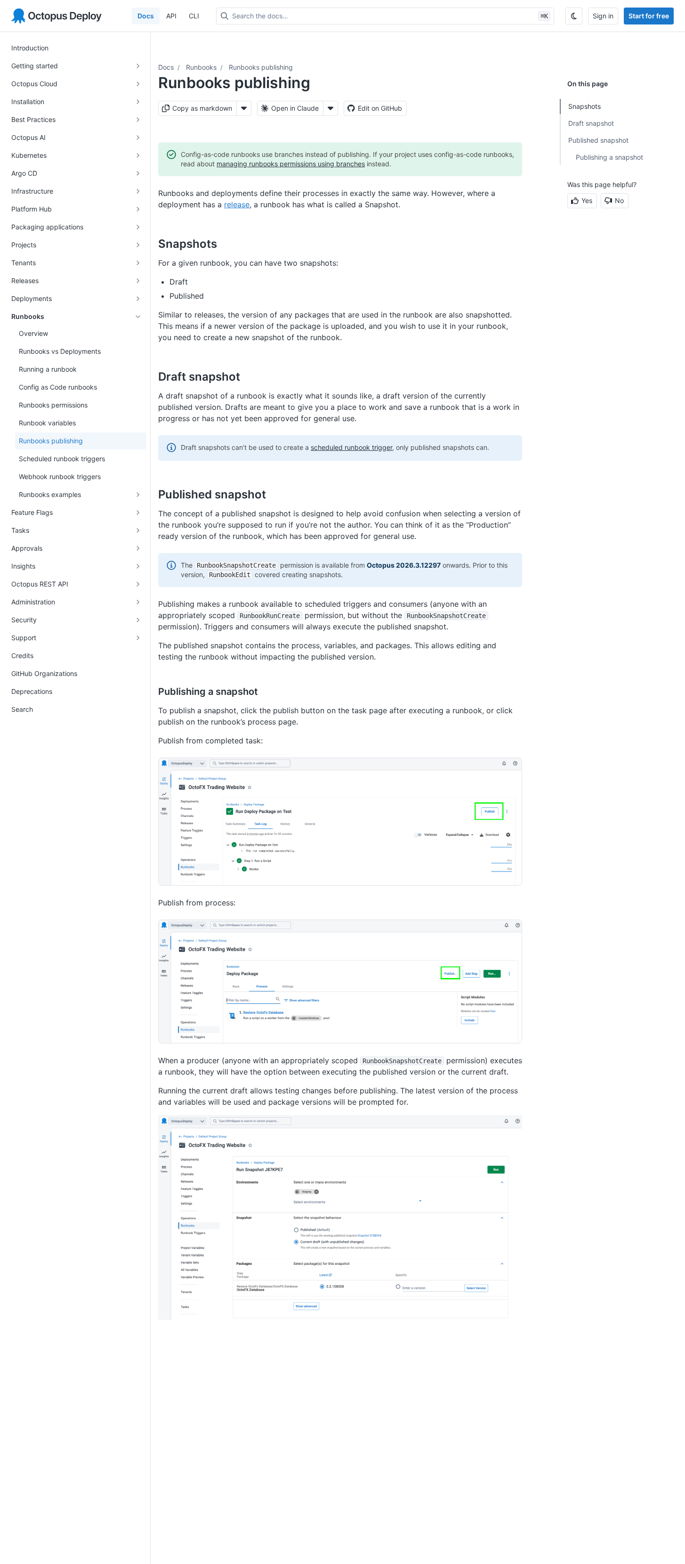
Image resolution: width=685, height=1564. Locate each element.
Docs (145, 16)
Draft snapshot (591, 123)
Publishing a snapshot (609, 157)
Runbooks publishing (261, 67)
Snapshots (584, 106)
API (171, 16)
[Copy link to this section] (227, 243)
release (237, 204)
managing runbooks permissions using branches (291, 164)
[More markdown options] (243, 108)
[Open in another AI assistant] (330, 108)
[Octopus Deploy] (56, 16)
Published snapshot (598, 140)
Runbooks (201, 67)
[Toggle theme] (573, 16)
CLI (194, 16)
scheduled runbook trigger (351, 447)
